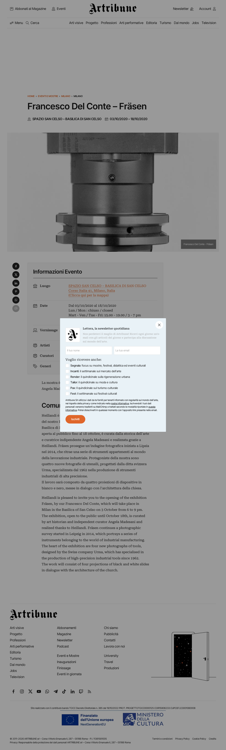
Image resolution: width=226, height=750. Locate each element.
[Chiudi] (159, 325)
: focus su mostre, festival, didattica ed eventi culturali (108, 365)
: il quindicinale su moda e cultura (93, 382)
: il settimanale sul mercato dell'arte (95, 371)
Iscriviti (75, 419)
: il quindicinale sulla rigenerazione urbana (100, 377)
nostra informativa (120, 403)
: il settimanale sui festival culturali (93, 393)
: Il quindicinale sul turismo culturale (94, 388)
